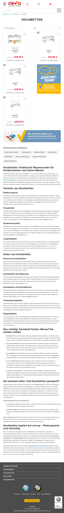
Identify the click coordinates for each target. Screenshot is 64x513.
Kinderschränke (32, 446)
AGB (38, 494)
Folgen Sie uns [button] (8, 473)
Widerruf (33, 494)
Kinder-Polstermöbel (22, 156)
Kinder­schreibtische (39, 156)
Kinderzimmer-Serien (11, 152)
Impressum (17, 494)
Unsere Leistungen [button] (10, 466)
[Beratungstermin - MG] (49, 79)
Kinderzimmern (34, 176)
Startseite (5, 14)
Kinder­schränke (39, 152)
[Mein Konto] (27, 3)
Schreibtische (12, 180)
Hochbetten (8, 156)
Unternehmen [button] (8, 469)
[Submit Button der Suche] (59, 10)
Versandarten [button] (8, 480)
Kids (10, 14)
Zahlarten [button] (7, 476)
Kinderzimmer (16, 14)
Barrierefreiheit (45, 494)
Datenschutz (25, 494)
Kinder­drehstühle (10, 161)
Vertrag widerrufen (32, 500)
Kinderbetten (26, 152)
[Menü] (61, 497)
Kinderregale (52, 152)
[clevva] (14, 4)
